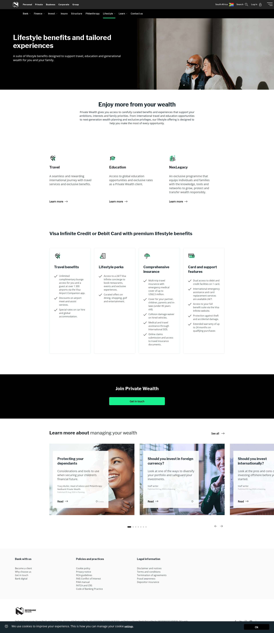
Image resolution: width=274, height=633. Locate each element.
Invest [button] (51, 13)
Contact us (137, 13)
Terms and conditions (149, 571)
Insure (64, 13)
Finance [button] (38, 13)
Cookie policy (83, 568)
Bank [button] (25, 13)
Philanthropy (93, 13)
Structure (76, 13)
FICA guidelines (84, 575)
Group (75, 4)
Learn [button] (122, 13)
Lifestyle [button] (108, 13)
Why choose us (23, 571)
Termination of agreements (152, 575)
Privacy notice (83, 571)
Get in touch (137, 401)
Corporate (63, 4)
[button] (224, 4)
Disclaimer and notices (149, 568)
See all (215, 433)
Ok (256, 627)
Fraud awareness (146, 578)
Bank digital (21, 578)
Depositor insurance (148, 582)
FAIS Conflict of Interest (88, 578)
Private (39, 4)
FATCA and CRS (84, 585)
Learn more (56, 201)
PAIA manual (83, 582)
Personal (27, 4)
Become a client (23, 568)
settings (128, 626)
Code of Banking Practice (89, 588)
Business (50, 4)
